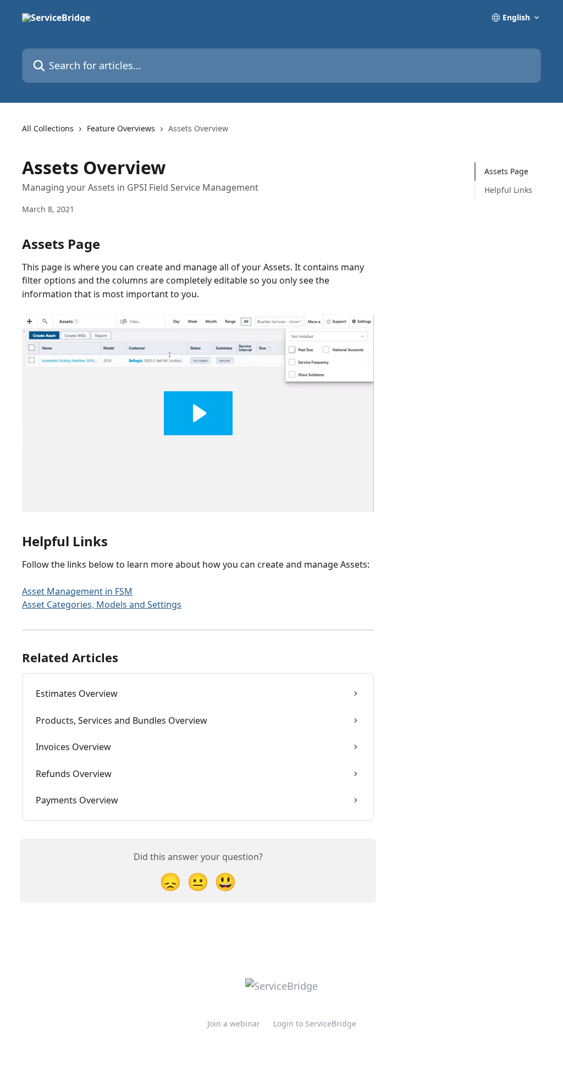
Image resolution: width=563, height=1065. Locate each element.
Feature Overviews (121, 128)
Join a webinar (233, 1023)
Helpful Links (508, 190)
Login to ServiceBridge (314, 1023)
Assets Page (506, 171)
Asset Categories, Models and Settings (101, 604)
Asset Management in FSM (77, 591)
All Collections (48, 128)
